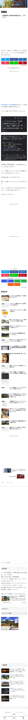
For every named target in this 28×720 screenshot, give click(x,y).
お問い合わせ (7, 712)
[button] (25, 562)
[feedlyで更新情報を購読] (20, 281)
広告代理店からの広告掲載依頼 (9, 104)
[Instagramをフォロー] (7, 281)
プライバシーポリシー (20, 712)
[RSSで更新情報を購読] (14, 284)
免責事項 (14, 714)
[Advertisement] (14, 33)
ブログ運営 (4, 11)
